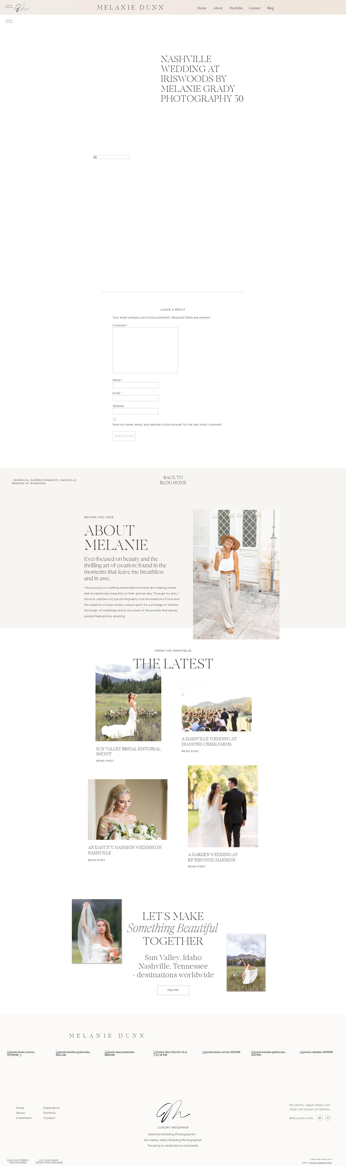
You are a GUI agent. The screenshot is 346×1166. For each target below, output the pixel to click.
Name (118, 380)
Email (117, 393)
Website (118, 406)
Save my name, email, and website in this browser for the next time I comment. (167, 424)
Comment (120, 325)
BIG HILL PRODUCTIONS (321, 1163)
